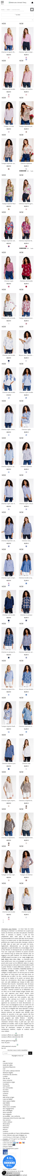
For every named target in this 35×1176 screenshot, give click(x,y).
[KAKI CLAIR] (8, 209)
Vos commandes (8, 1088)
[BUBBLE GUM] (26, 57)
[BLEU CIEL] (26, 398)
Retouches (6, 1126)
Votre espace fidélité (9, 1101)
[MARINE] (8, 361)
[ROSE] (26, 94)
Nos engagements (8, 1109)
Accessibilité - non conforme (11, 1116)
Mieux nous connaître (9, 1107)
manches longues (7, 970)
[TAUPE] (26, 806)
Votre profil (6, 1086)
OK (30, 1053)
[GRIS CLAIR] (8, 94)
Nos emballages (8, 1110)
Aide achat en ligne (8, 1097)
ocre (31, 957)
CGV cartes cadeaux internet (11, 1071)
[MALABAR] (8, 132)
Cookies (5, 1076)
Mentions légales (8, 1073)
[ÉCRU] (26, 169)
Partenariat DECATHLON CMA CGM (14, 1118)
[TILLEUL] (26, 132)
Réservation (6, 1124)
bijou (27, 948)
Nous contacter (7, 1080)
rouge (28, 957)
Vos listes (5, 1090)
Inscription (6, 1084)
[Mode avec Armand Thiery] (17, 2)
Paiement (6, 1091)
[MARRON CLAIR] (8, 806)
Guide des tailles (8, 1065)
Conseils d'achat (8, 1063)
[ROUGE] (8, 919)
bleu (18, 959)
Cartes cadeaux (7, 1122)
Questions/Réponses (9, 1067)
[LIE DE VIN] (8, 57)
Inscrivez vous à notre (18, 1050)
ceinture (14, 982)
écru (11, 959)
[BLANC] (26, 361)
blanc (7, 959)
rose (23, 957)
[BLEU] (8, 246)
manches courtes (26, 969)
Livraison (5, 1093)
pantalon (31, 980)
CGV (4, 1069)
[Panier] (32, 2)
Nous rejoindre (7, 1112)
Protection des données (10, 1074)
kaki (2, 959)
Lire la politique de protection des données (13, 1168)
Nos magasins (7, 1114)
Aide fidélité (6, 1103)
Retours (5, 1095)
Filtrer (18, 15)
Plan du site (6, 1078)
